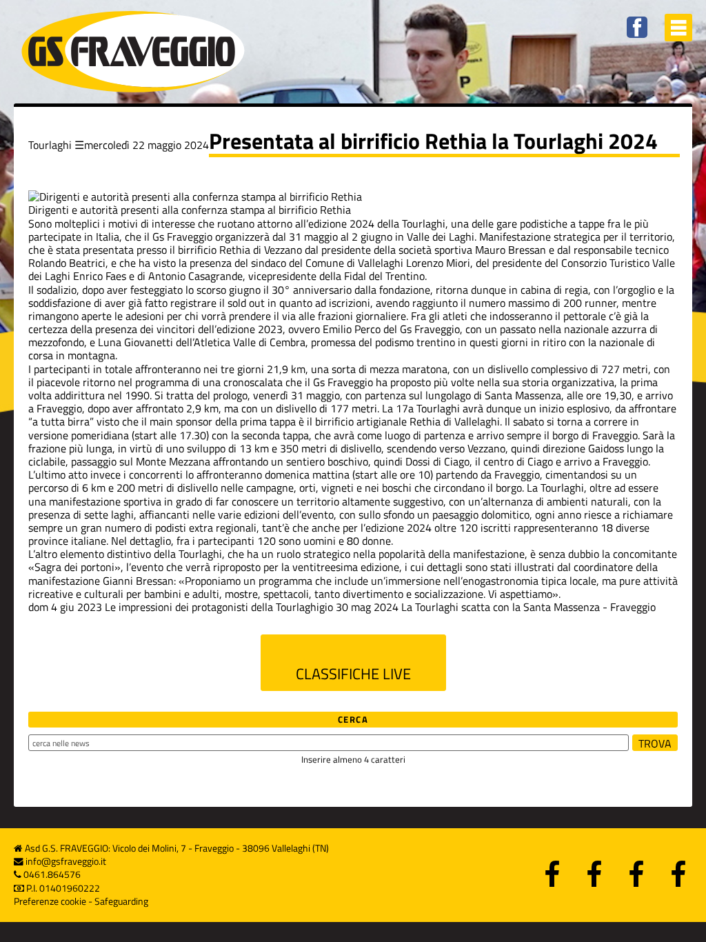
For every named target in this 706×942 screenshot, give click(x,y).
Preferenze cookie (50, 901)
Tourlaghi (50, 145)
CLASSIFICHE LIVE (353, 673)
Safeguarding (121, 901)
